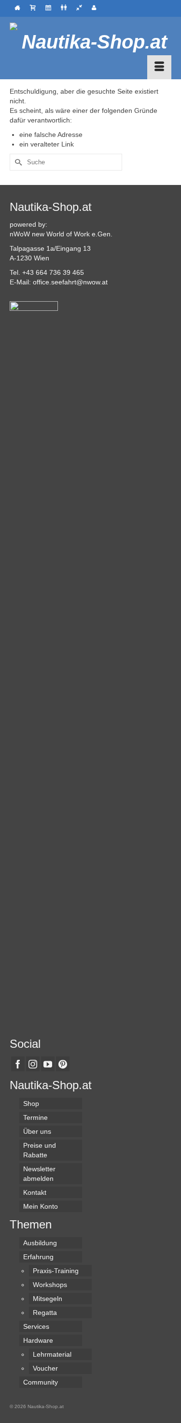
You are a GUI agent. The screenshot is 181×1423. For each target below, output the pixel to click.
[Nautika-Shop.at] (90, 42)
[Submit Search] (17, 162)
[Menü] (159, 67)
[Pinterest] (63, 1063)
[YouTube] (48, 1063)
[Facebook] (18, 1063)
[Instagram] (33, 1063)
